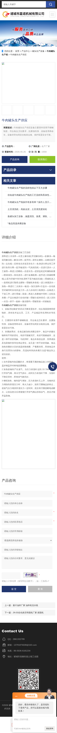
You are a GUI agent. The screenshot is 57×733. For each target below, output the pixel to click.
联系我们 (42, 159)
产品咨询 (14, 159)
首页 (17, 51)
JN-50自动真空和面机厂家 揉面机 (28, 612)
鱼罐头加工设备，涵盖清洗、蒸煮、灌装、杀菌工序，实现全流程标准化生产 (30, 216)
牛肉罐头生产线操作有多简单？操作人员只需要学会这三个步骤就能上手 (30, 202)
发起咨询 (49, 728)
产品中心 (26, 51)
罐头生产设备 (38, 51)
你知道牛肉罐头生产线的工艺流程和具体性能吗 (30, 195)
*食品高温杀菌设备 (17, 223)
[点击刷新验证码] (30, 574)
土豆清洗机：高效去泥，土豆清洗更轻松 (27, 209)
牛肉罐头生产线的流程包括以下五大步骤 (27, 188)
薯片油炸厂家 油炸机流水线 (25, 605)
